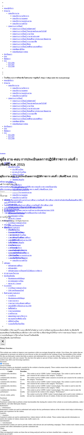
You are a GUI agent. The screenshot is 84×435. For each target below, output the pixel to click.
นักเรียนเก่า (8, 54)
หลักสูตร (7, 263)
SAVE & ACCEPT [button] (6, 434)
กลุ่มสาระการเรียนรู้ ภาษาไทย (23, 34)
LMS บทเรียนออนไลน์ (16, 225)
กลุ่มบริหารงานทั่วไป (19, 23)
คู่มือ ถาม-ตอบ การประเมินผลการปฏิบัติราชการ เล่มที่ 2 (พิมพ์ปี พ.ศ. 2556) (26, 189)
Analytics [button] (3, 413)
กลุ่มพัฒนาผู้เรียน (18, 49)
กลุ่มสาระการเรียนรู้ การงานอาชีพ (24, 41)
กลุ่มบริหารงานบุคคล (20, 18)
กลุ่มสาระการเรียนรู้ (15, 26)
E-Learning (7, 285)
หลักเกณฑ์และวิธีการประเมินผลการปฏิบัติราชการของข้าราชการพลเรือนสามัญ (28, 187)
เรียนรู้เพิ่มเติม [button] (5, 338)
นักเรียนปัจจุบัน (9, 276)
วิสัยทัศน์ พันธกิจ (18, 180)
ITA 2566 (11, 63)
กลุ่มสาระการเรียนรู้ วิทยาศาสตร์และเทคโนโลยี (29, 31)
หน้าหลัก (7, 225)
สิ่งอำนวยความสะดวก (12, 227)
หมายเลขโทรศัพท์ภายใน (17, 318)
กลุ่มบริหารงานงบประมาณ (22, 21)
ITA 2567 (11, 64)
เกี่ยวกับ (7, 227)
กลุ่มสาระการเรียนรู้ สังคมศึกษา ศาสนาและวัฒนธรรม (31, 39)
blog (5, 56)
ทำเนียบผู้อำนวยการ (19, 250)
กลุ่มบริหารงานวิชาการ (20, 16)
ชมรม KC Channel (14, 218)
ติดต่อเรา (7, 59)
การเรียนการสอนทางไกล (17, 223)
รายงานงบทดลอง (14, 311)
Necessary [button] (3, 361)
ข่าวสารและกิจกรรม (11, 273)
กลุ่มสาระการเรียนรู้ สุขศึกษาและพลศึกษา (27, 46)
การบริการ (12, 295)
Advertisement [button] (4, 421)
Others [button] (2, 428)
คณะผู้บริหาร (9, 8)
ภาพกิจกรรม (12, 313)
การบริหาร (12, 245)
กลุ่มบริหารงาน (13, 13)
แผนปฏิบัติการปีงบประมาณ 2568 (19, 240)
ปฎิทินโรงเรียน (13, 321)
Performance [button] (4, 405)
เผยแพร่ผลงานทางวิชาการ (17, 316)
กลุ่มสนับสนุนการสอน (20, 52)
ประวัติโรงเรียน (17, 169)
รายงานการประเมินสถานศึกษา (19, 303)
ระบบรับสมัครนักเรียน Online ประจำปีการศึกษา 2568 (22, 208)
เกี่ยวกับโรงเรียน (14, 230)
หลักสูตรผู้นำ (12, 268)
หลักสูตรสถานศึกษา (15, 202)
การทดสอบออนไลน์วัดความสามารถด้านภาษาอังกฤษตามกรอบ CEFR (29, 210)
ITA (5, 61)
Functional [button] (3, 398)
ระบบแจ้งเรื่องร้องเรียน (16, 324)
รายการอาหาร (13, 301)
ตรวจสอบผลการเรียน (15, 216)
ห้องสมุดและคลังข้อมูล (16, 278)
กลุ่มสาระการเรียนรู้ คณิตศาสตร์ (24, 29)
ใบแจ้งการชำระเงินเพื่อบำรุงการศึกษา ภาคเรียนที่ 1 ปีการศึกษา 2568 (28, 205)
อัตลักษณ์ (15, 240)
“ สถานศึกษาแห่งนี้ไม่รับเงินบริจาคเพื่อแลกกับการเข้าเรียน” (25, 213)
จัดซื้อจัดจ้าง (12, 308)
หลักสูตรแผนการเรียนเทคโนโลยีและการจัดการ (25, 271)
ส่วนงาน (7, 11)
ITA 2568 (11, 66)
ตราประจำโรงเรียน (19, 172)
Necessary (5, 364)
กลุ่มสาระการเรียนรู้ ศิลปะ (21, 44)
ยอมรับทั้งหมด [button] (15, 338)
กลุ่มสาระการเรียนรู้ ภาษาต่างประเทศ (25, 36)
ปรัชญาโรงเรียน (18, 237)
